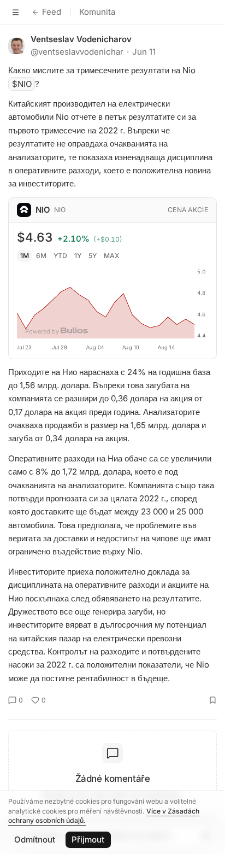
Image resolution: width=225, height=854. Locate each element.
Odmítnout (34, 839)
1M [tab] (24, 255)
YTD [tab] (60, 255)
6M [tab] (41, 255)
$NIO (22, 84)
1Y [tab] (77, 255)
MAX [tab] (112, 255)
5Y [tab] (92, 255)
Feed (51, 12)
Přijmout (88, 839)
